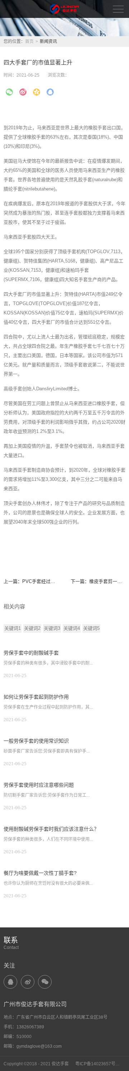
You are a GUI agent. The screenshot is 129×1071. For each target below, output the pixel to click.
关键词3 (52, 628)
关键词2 (32, 628)
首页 (29, 41)
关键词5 (91, 628)
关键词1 (12, 628)
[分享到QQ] (10, 982)
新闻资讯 (48, 41)
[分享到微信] (9, 92)
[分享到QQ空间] (36, 92)
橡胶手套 (36, 137)
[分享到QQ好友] (50, 92)
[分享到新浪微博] (23, 92)
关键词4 (71, 628)
